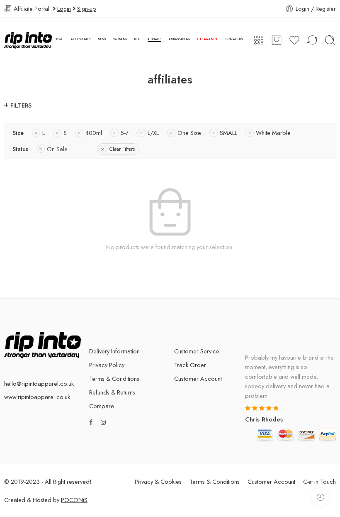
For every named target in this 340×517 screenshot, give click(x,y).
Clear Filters (122, 149)
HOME (59, 39)
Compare (101, 406)
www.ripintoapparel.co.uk (37, 396)
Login (64, 8)
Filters (21, 105)
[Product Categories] (259, 40)
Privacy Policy (106, 364)
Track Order (190, 364)
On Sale (57, 149)
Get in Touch (319, 481)
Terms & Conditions (114, 378)
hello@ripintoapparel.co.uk (39, 383)
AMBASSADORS (179, 39)
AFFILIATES (154, 39)
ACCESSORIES (80, 39)
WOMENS (120, 39)
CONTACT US (234, 39)
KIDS (137, 39)
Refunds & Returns (112, 392)
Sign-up (86, 8)
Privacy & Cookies (158, 481)
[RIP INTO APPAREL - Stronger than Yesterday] (28, 40)
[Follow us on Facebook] (90, 422)
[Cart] (276, 40)
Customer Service (196, 351)
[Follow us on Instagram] (103, 422)
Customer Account (198, 378)
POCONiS (74, 499)
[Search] (330, 40)
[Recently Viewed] (320, 497)
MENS (102, 39)
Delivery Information (114, 351)
